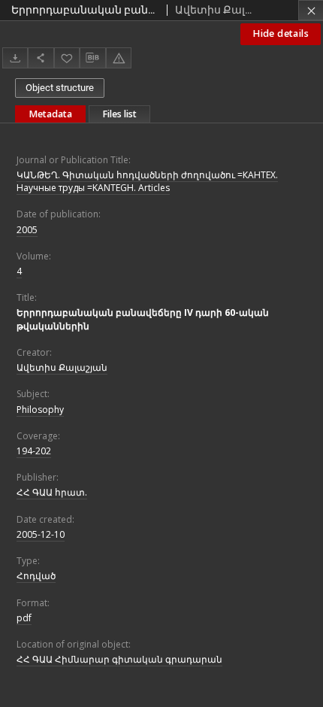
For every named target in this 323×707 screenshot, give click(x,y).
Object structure (60, 87)
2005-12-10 (41, 534)
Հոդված (36, 575)
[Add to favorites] (67, 57)
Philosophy (40, 409)
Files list (119, 114)
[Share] (40, 57)
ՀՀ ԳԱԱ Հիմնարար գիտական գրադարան (119, 659)
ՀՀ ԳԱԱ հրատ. (52, 492)
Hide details (280, 33)
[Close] (310, 10)
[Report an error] (118, 57)
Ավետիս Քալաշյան (62, 367)
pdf (24, 617)
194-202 (34, 451)
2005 (27, 229)
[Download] (15, 57)
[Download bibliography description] (92, 57)
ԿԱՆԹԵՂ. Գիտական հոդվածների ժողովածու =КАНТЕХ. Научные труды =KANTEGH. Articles (147, 181)
